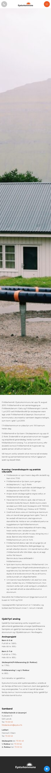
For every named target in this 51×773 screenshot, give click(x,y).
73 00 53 (9, 722)
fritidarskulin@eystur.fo (12, 725)
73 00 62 (18, 744)
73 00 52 (18, 747)
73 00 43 (20, 741)
